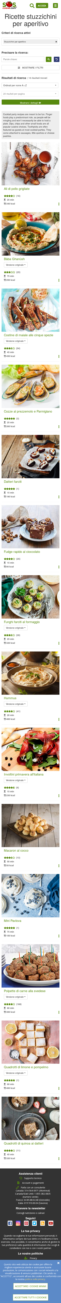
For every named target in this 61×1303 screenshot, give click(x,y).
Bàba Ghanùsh (14, 259)
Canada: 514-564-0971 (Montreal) (33, 1190)
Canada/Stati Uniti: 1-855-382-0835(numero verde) (33, 1195)
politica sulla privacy (35, 1279)
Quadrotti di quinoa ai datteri (23, 1143)
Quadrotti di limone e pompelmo (26, 1067)
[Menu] (55, 5)
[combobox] (30, 85)
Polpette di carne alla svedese (25, 991)
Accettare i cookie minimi (30, 1286)
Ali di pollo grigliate (17, 188)
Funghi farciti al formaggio (22, 621)
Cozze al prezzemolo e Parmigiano (28, 411)
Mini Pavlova (12, 920)
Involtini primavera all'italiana (23, 774)
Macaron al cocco (16, 850)
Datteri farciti (13, 481)
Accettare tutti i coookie (31, 1297)
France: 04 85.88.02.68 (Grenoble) (33, 1199)
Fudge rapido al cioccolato (22, 551)
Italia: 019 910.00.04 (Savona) (33, 1203)
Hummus (10, 698)
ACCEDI (42, 5)
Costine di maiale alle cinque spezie (28, 335)
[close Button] (58, 1263)
